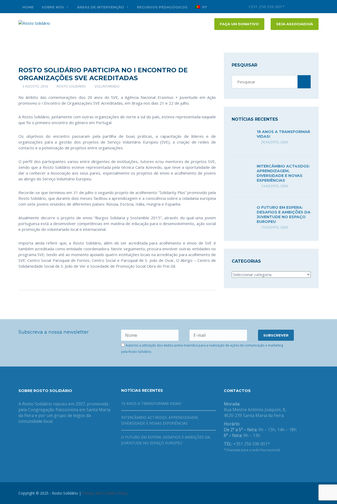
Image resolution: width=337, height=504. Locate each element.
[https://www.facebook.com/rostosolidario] (225, 463)
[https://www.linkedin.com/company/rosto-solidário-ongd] (233, 463)
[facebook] (299, 6)
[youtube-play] (307, 6)
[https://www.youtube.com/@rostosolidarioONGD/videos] (242, 463)
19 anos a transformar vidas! (151, 403)
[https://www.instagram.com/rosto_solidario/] (250, 463)
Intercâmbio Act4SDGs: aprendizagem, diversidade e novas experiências (283, 173)
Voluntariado (107, 86)
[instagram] (291, 6)
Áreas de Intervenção (100, 7)
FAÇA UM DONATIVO (239, 24)
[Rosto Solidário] (34, 22)
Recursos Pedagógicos (162, 7)
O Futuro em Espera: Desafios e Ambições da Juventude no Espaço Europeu (283, 214)
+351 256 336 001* (265, 6)
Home (28, 7)
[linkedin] (315, 6)
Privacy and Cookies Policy (104, 493)
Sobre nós (53, 7)
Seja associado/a (294, 24)
